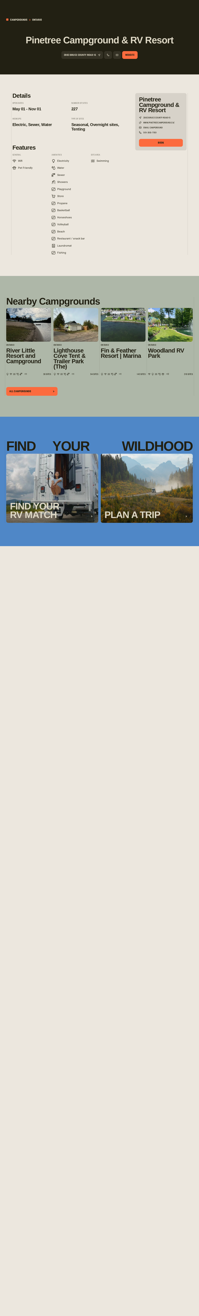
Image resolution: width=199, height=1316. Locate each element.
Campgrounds (18, 19)
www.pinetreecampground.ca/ (158, 123)
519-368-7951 (150, 133)
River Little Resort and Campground (23, 356)
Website (129, 55)
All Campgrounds (20, 391)
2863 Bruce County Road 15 (80, 55)
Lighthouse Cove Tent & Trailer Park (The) (69, 358)
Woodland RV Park (166, 353)
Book (161, 142)
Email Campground (153, 128)
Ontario (37, 19)
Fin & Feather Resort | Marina (121, 353)
